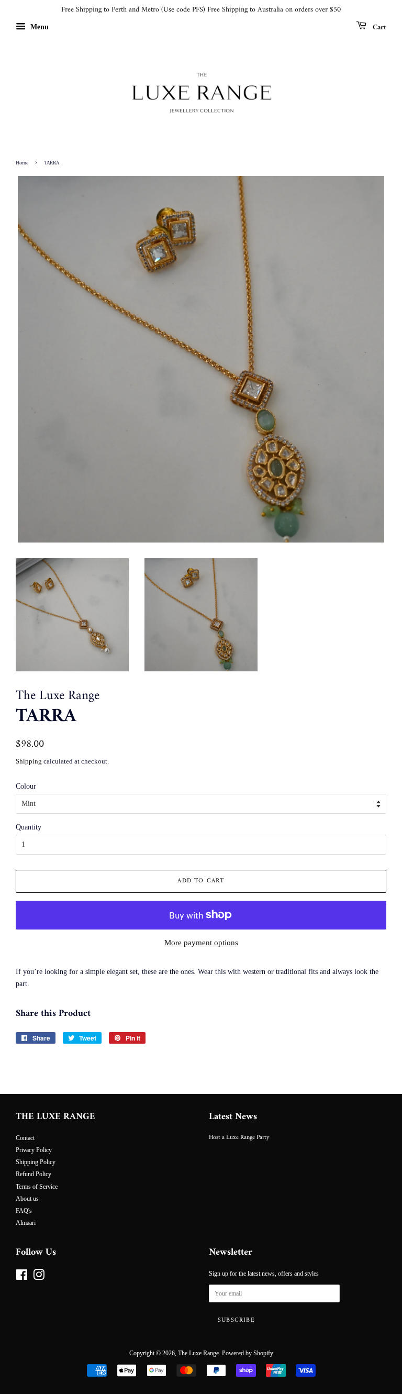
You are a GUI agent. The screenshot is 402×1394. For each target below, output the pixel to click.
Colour (26, 786)
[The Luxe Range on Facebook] (22, 1277)
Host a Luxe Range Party (239, 1137)
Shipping (29, 761)
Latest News (233, 1117)
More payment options (201, 942)
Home (22, 163)
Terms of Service (37, 1186)
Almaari (26, 1222)
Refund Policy (33, 1174)
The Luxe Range (198, 1353)
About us (27, 1198)
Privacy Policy (34, 1150)
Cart (378, 27)
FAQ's (24, 1210)
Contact (25, 1138)
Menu (38, 27)
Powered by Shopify (247, 1353)
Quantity (28, 827)
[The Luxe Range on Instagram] (38, 1277)
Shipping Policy (35, 1162)
